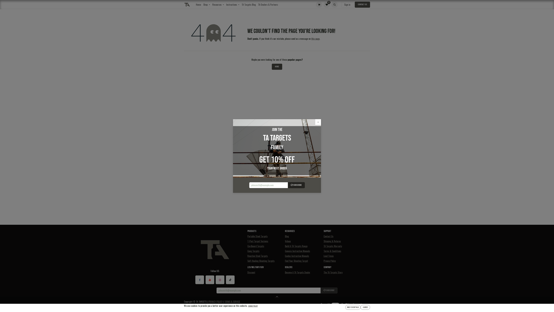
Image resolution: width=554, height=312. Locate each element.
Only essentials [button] (353, 307)
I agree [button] (365, 307)
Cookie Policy (253, 306)
